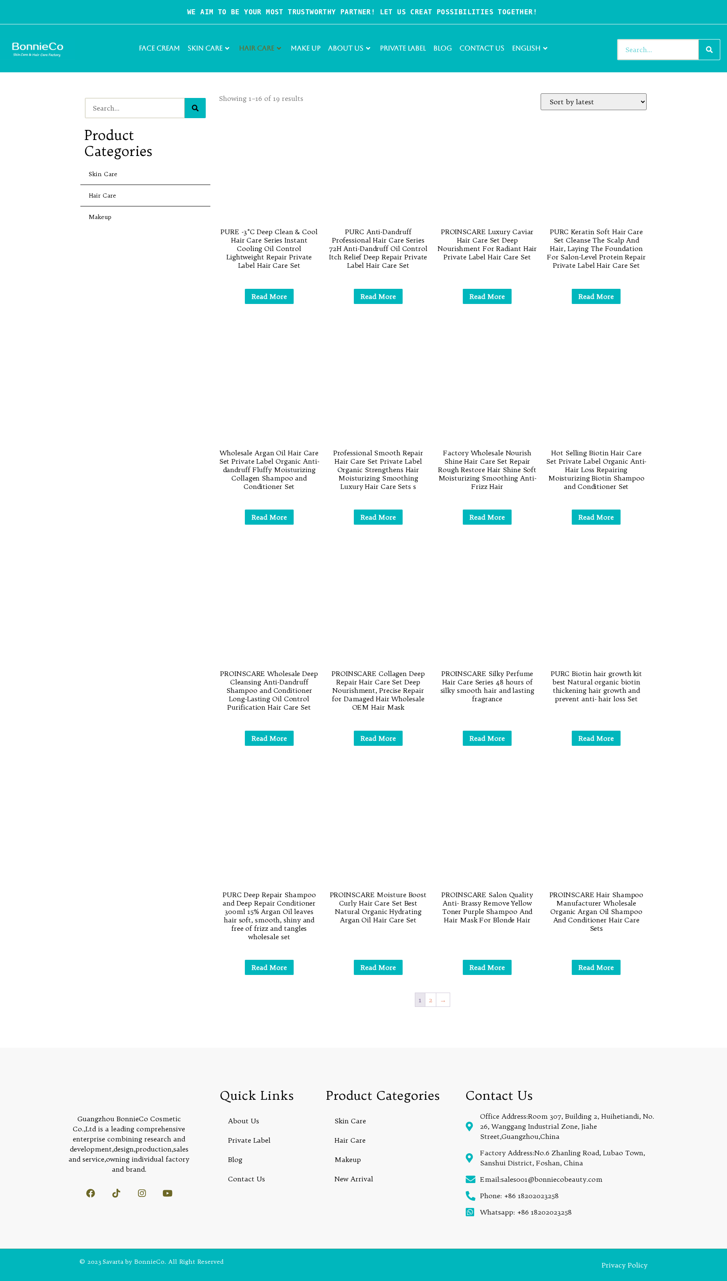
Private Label (403, 48)
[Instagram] (142, 1193)
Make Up (306, 48)
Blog (442, 48)
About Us (346, 48)
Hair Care (256, 48)
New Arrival (353, 1179)
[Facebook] (90, 1193)
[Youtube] (167, 1193)
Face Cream (159, 48)
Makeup (100, 217)
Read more (269, 296)
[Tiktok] (116, 1193)
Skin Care (205, 48)
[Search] (709, 50)
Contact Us (481, 48)
